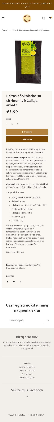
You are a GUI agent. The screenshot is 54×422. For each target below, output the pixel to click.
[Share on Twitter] (14, 281)
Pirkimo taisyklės (27, 378)
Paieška (27, 363)
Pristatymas (27, 374)
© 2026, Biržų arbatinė (16, 415)
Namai (4, 30)
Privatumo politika (27, 370)
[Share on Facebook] (7, 281)
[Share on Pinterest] (20, 281)
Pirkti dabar (27, 139)
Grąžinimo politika (27, 367)
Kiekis (8, 119)
